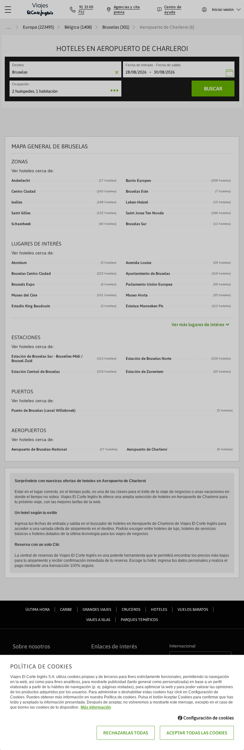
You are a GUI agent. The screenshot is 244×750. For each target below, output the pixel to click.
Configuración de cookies (208, 717)
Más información (96, 707)
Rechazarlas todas (125, 732)
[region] (122, 375)
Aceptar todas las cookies (196, 732)
